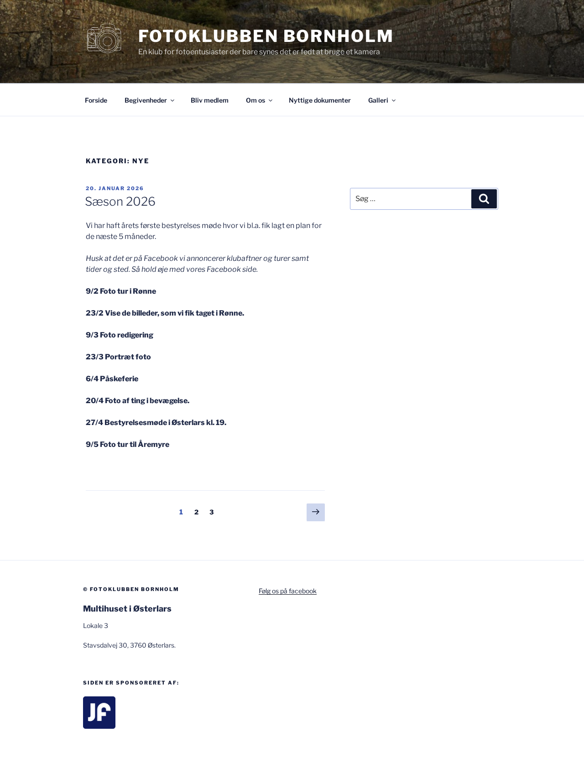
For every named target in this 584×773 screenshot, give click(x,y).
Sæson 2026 (120, 201)
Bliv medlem (210, 100)
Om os (255, 100)
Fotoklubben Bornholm (266, 36)
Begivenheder (146, 100)
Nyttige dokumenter (320, 100)
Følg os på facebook (288, 591)
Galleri (378, 100)
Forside (96, 100)
